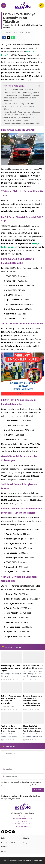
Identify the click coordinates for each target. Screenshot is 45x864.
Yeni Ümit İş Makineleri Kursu (22, 824)
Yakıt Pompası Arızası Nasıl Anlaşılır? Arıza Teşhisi (10, 668)
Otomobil (14, 25)
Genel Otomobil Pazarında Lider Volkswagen (22, 112)
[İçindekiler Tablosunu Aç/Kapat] (38, 86)
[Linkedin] (6, 831)
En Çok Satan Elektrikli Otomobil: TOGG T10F (23, 95)
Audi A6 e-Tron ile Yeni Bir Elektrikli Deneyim (33, 666)
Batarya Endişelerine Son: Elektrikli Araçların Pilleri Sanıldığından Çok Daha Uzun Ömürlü (32, 701)
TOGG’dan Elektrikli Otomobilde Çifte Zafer (21, 92)
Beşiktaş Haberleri (22, 826)
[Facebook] (2, 831)
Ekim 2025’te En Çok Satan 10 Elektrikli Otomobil (20, 99)
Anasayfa (6, 25)
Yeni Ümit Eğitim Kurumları (22, 818)
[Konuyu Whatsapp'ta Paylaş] (13, 37)
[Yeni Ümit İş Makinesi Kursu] (22, 393)
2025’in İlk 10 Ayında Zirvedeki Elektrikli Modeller (20, 107)
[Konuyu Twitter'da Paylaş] (8, 37)
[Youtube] (9, 831)
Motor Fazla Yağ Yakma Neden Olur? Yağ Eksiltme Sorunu (32, 728)
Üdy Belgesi (22, 821)
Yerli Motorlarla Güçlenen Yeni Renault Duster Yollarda (11, 728)
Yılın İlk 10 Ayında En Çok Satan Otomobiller (22, 123)
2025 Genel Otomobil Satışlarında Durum (22, 115)
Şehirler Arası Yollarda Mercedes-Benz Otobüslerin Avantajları (11, 699)
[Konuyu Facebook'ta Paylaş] (4, 37)
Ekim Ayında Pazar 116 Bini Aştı (21, 89)
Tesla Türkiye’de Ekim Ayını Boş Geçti (19, 103)
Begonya (22, 816)
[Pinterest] (13, 831)
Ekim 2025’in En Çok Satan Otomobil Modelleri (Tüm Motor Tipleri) (19, 118)
